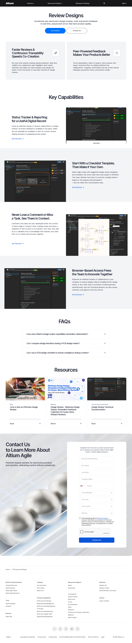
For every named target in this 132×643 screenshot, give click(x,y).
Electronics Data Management (46, 606)
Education (71, 610)
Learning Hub (72, 594)
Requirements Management (45, 603)
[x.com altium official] (60, 628)
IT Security (40, 608)
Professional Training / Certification (78, 612)
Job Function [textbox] (86, 506)
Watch (53, 424)
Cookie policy (53, 637)
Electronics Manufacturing (45, 611)
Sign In (124, 3)
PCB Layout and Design (44, 601)
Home (7, 569)
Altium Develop (10, 588)
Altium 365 (9, 616)
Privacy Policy (103, 518)
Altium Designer (10, 603)
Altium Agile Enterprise (12, 593)
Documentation (72, 604)
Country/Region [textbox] (87, 492)
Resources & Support (54, 3)
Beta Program (72, 617)
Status (70, 585)
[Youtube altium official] (71, 628)
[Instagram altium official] (77, 628)
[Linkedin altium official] (66, 628)
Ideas (69, 607)
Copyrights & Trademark (27, 637)
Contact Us (96, 540)
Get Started (55, 30)
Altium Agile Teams (11, 590)
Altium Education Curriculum (107, 590)
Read (12, 424)
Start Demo (96, 126)
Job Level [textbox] (85, 499)
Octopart (8, 606)
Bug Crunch (71, 599)
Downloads (71, 588)
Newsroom (40, 590)
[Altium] (10, 3)
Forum (70, 602)
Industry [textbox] (84, 513)
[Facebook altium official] (54, 628)
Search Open (104, 3)
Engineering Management (45, 616)
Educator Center (104, 588)
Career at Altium (104, 601)
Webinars (71, 615)
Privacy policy (42, 637)
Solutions (30, 3)
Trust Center (40, 588)
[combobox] (82, 485)
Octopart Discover (11, 585)
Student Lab (103, 585)
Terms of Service (93, 637)
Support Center (73, 596)
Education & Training (82, 3)
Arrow (105, 334)
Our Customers (41, 585)
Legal (102, 637)
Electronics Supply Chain (44, 614)
